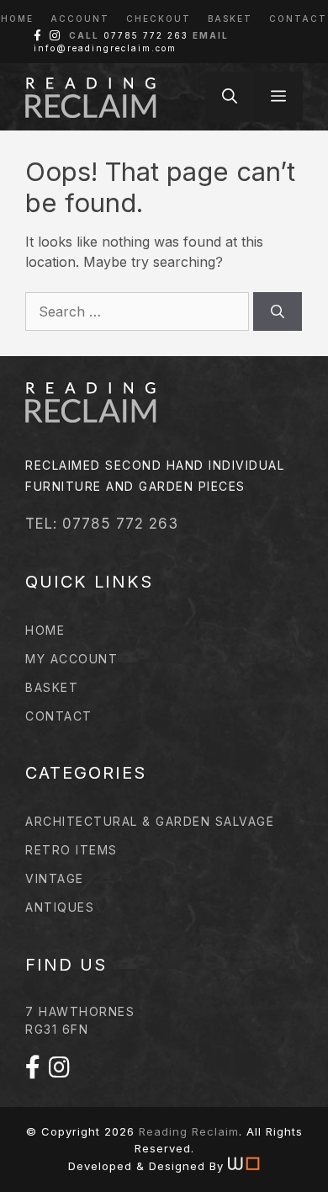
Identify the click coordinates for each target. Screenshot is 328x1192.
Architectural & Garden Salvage (149, 821)
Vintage (54, 878)
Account (79, 18)
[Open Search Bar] (229, 97)
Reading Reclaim (189, 1131)
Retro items (71, 850)
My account (71, 659)
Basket (230, 18)
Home (17, 18)
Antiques (59, 907)
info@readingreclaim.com (105, 48)
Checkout (158, 18)
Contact (298, 18)
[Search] (277, 311)
